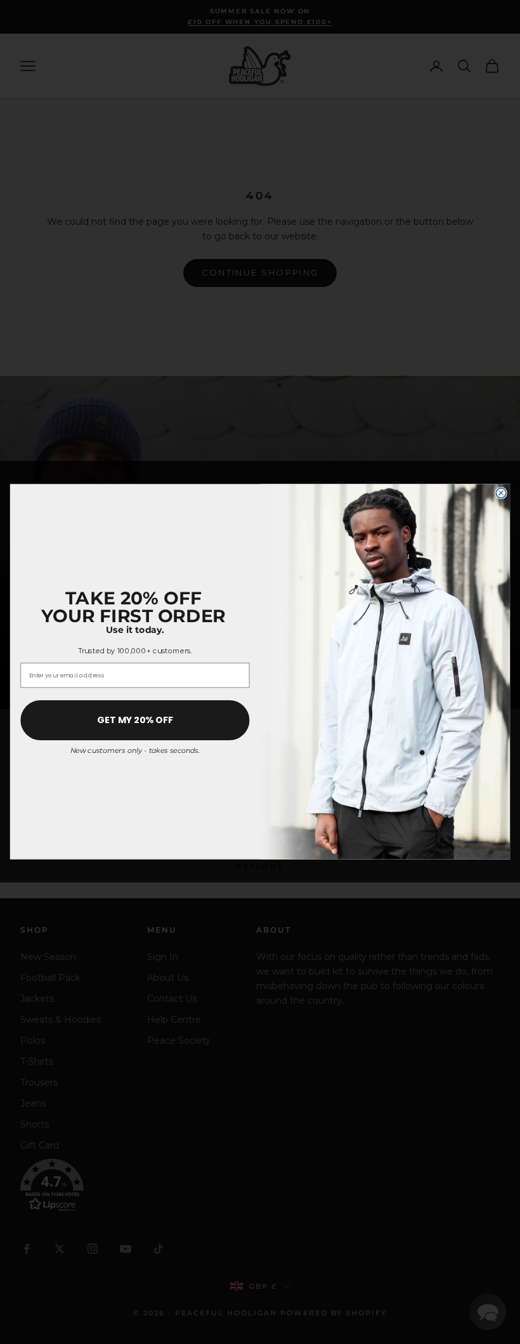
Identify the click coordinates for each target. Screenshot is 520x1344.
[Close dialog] (501, 493)
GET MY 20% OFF (134, 720)
